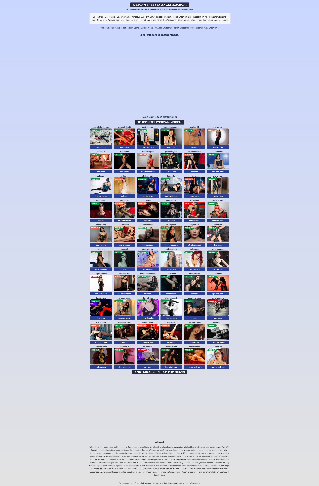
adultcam (171, 147)
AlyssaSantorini (124, 322)
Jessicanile (124, 346)
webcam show (124, 318)
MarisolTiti (194, 127)
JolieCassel (194, 176)
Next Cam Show (152, 116)
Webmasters (195, 483)
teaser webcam (171, 245)
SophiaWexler (124, 273)
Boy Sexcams (196, 28)
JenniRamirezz (171, 346)
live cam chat (218, 171)
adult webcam (171, 196)
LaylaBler (124, 176)
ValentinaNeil (147, 322)
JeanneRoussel (195, 322)
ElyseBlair (194, 224)
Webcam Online (200, 17)
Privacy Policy (140, 483)
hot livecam (194, 269)
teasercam (171, 269)
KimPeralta (124, 151)
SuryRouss (218, 346)
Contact (130, 483)
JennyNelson (218, 176)
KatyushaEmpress (147, 273)
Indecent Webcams (217, 17)
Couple (118, 28)
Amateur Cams (221, 20)
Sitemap (122, 483)
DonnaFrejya (148, 298)
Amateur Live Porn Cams (143, 17)
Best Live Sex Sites (186, 20)
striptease (218, 318)
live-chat (218, 245)
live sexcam (101, 147)
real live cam (124, 245)
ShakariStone (147, 176)
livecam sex (218, 196)
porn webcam (148, 147)
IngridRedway (101, 273)
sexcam (194, 171)
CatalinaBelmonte (171, 127)
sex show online (218, 342)
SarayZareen (101, 200)
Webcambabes (107, 28)
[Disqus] (159, 407)
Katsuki (148, 200)
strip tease (124, 342)
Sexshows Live (133, 20)
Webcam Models (181, 483)
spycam (101, 220)
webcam (124, 196)
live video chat (148, 318)
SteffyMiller (124, 200)
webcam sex (101, 367)
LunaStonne (101, 298)
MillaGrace (194, 249)
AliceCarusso (124, 298)
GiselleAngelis (171, 151)
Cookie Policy (152, 483)
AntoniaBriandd (124, 127)
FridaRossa (194, 200)
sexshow (194, 293)
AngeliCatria (171, 200)
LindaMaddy (218, 151)
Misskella (101, 249)
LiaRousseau (124, 224)
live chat (194, 147)
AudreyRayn (171, 224)
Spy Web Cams (123, 17)
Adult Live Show (148, 20)
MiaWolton (217, 127)
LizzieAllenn (101, 322)
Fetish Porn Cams (131, 28)
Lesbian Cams (147, 28)
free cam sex (101, 245)
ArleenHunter (101, 346)
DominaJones (217, 249)
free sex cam (218, 147)
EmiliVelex (218, 224)
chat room (101, 171)
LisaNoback (218, 322)
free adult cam (171, 367)
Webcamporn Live (116, 20)
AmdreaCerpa (147, 127)
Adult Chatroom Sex (182, 17)
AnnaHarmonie (218, 298)
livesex (124, 269)
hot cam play (217, 269)
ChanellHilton (194, 346)
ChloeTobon (101, 224)
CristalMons (218, 273)
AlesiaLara (171, 322)
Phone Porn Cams (205, 20)
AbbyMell (124, 249)
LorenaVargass (148, 151)
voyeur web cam (194, 367)
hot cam (171, 220)
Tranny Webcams (181, 28)
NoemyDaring (147, 249)
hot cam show (101, 293)
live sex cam (171, 171)
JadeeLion (101, 176)
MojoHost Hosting (167, 483)
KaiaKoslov (171, 273)
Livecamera (110, 17)
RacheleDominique (101, 127)
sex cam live (148, 196)
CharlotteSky (194, 273)
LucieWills (171, 176)
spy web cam (217, 293)
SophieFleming (194, 151)
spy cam (147, 367)
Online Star (98, 17)
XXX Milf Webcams (163, 28)
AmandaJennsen (194, 298)
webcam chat (194, 220)
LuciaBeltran (218, 200)
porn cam (195, 196)
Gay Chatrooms (211, 28)
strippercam (148, 269)
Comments (170, 116)
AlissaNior (101, 151)
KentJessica (148, 224)
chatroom (148, 220)
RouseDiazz (147, 346)
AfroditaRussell (171, 298)
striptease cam (124, 220)
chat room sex (124, 367)
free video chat (101, 342)
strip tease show (148, 171)
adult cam (124, 147)
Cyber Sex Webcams (166, 20)
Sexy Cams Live (99, 20)
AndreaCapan (171, 249)
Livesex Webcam (164, 17)
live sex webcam (124, 293)
